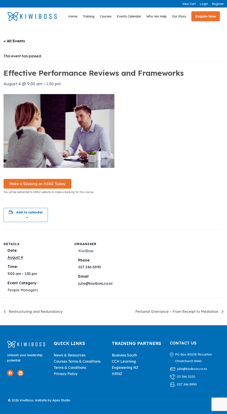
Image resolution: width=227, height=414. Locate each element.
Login (204, 4)
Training (88, 16)
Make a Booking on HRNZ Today (37, 184)
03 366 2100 (186, 377)
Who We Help (156, 16)
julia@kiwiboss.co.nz (192, 369)
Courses (106, 16)
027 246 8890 (187, 384)
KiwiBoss (85, 251)
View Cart (189, 4)
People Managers (23, 290)
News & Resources (69, 355)
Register (218, 4)
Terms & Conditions (70, 367)
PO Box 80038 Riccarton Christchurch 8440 (193, 357)
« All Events (14, 41)
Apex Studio (61, 400)
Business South (124, 355)
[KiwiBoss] (32, 16)
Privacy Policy (66, 373)
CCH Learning (124, 361)
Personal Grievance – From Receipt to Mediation (177, 311)
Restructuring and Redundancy (35, 311)
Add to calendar (29, 212)
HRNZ (117, 373)
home (72, 16)
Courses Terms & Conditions (77, 361)
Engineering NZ (125, 367)
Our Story (179, 16)
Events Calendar (129, 16)
